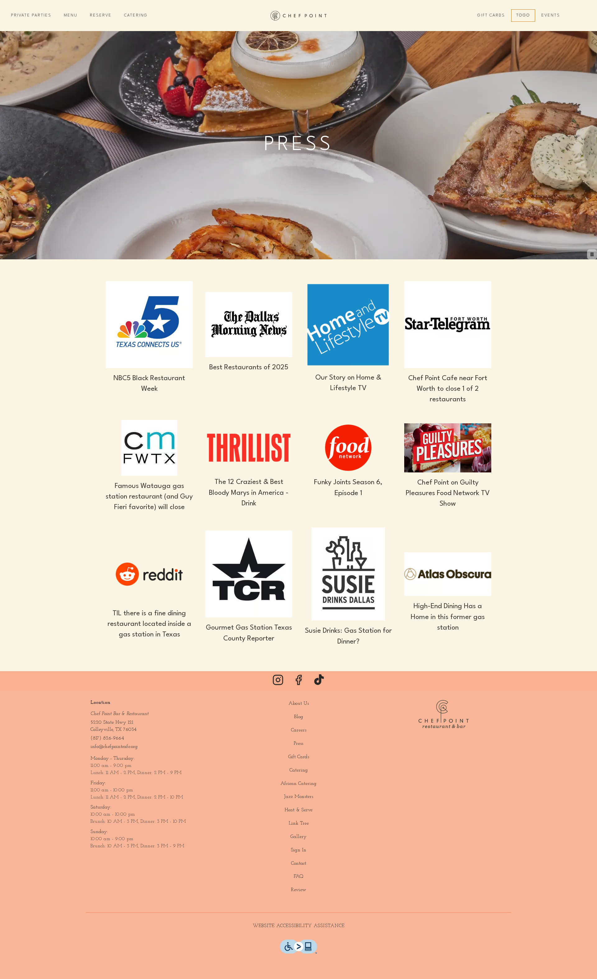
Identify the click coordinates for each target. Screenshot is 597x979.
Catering (136, 15)
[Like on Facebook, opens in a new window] (298, 682)
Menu (70, 15)
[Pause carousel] (592, 254)
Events (550, 15)
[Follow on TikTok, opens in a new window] (319, 682)
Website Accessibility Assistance (299, 926)
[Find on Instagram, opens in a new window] (278, 682)
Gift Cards (491, 15)
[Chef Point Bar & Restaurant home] (298, 16)
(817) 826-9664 (107, 738)
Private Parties (31, 15)
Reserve (101, 15)
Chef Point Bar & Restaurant (443, 714)
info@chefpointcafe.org (114, 746)
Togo (523, 15)
